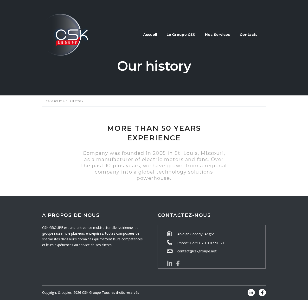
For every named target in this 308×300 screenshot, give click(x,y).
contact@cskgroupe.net (197, 251)
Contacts (248, 34)
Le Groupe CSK (181, 34)
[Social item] (169, 263)
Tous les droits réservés (120, 292)
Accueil (150, 34)
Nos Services (217, 34)
